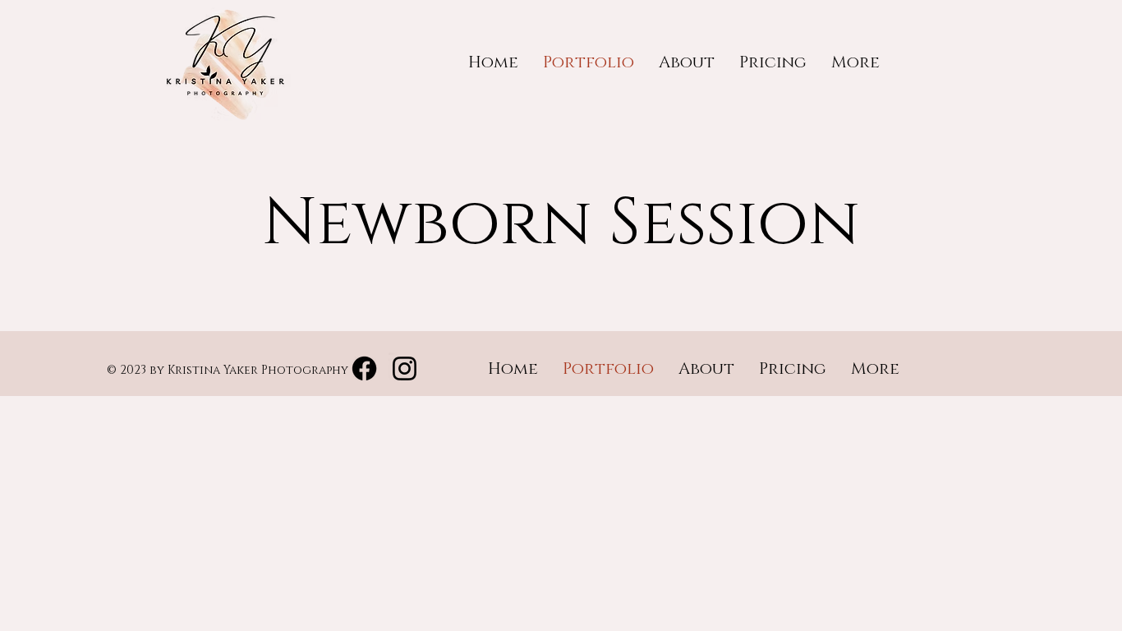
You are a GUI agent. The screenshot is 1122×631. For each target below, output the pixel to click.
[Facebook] (364, 368)
